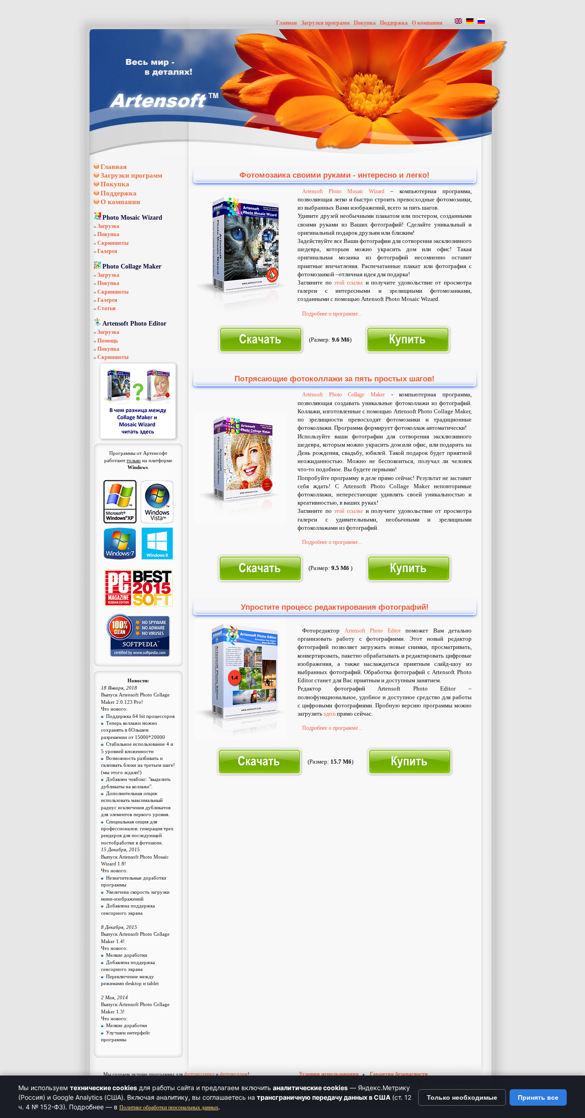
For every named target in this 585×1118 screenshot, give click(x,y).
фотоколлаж (234, 1074)
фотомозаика (199, 1074)
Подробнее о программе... (332, 314)
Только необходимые (462, 1097)
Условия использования (329, 1074)
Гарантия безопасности (399, 1074)
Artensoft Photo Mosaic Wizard (343, 191)
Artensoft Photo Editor (373, 631)
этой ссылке (348, 283)
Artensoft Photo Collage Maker (343, 394)
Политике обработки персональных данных (168, 1107)
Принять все (538, 1097)
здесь (329, 714)
